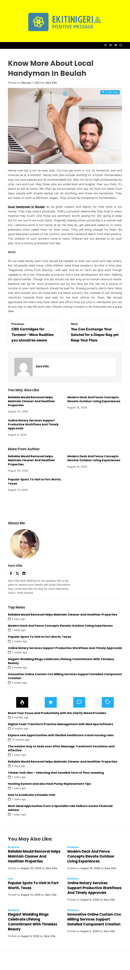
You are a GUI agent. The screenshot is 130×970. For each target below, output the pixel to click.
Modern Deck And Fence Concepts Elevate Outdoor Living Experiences (93, 399)
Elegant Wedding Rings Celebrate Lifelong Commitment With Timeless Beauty (61, 661)
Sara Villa (51, 82)
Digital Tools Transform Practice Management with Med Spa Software (60, 724)
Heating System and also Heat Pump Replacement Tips (49, 784)
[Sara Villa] (23, 367)
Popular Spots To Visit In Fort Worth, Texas (39, 637)
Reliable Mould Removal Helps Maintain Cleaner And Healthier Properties (31, 401)
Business (13, 847)
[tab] (22, 702)
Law (10, 878)
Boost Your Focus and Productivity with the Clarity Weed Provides (57, 713)
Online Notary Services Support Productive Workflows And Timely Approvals (33, 424)
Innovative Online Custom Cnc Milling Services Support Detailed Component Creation (94, 919)
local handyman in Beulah (26, 206)
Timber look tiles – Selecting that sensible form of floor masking (56, 773)
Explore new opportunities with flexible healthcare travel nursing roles (61, 735)
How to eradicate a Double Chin (31, 795)
